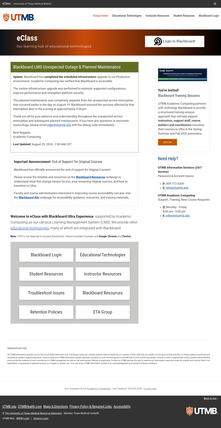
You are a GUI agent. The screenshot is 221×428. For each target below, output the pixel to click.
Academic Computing (98, 388)
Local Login (150, 388)
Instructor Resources (157, 15)
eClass (6, 3)
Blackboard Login (209, 15)
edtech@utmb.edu (59, 125)
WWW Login (22, 418)
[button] (215, 4)
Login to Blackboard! (178, 41)
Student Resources (184, 15)
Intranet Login (40, 418)
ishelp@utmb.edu (177, 187)
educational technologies (30, 228)
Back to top (210, 398)
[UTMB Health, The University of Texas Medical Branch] (202, 412)
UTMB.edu (9, 406)
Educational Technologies (127, 15)
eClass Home (100, 15)
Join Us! (167, 142)
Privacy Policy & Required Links (91, 406)
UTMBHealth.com (30, 406)
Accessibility (122, 406)
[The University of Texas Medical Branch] (19, 18)
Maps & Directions (55, 406)
